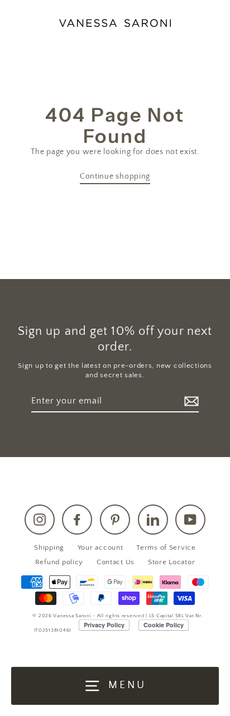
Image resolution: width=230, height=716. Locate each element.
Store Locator (171, 562)
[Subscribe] (190, 401)
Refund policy (59, 562)
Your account (100, 547)
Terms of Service (166, 547)
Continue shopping (115, 176)
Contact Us (116, 562)
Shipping (49, 547)
